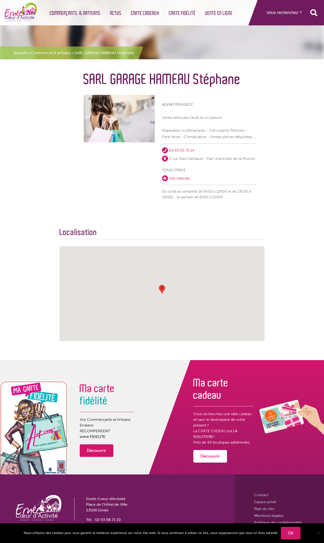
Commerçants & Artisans (75, 13)
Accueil (20, 53)
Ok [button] (314, 13)
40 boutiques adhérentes (228, 442)
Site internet (179, 178)
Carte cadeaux (145, 13)
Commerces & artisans (50, 53)
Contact (261, 495)
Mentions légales (268, 515)
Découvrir (96, 450)
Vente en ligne (219, 13)
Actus (115, 13)
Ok (290, 533)
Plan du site (264, 508)
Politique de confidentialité (278, 522)
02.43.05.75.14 (181, 150)
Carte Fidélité (182, 13)
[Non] (318, 533)
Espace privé (265, 502)
